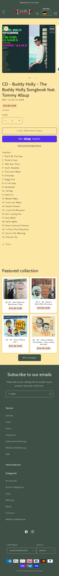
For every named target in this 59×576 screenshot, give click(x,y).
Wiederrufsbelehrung (16, 448)
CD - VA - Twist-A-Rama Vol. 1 (15, 341)
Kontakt (9, 416)
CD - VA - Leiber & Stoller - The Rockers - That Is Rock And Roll (44, 342)
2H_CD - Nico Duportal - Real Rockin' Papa (15, 303)
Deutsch (42, 551)
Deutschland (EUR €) (19, 551)
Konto (8, 429)
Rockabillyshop (26, 571)
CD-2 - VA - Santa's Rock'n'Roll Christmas (43, 303)
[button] (3, 12)
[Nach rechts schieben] (36, 78)
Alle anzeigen (29, 357)
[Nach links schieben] (23, 78)
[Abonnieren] (50, 394)
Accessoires (11, 481)
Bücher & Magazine (15, 487)
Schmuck (10, 513)
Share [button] (8, 244)
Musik (8, 507)
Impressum (11, 435)
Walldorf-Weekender (16, 519)
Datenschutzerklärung (16, 441)
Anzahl (5, 115)
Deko (8, 494)
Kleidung (10, 500)
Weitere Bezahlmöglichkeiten (29, 146)
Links (8, 422)
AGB (8, 454)
